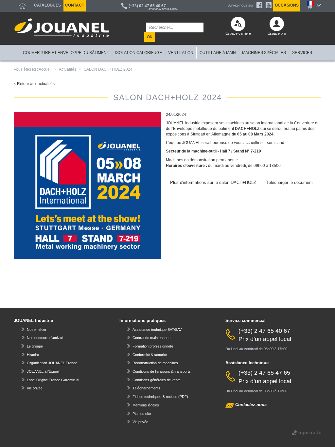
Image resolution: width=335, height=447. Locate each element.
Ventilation (180, 52)
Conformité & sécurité (149, 355)
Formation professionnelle (152, 346)
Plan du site (141, 414)
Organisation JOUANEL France (52, 363)
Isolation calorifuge (138, 52)
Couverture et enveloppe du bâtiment (66, 52)
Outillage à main (218, 52)
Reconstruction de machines (155, 363)
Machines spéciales (264, 52)
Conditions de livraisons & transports (161, 371)
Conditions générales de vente (156, 380)
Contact (74, 5)
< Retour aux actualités (34, 83)
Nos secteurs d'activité (45, 338)
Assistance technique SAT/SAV (157, 329)
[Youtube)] (268, 5)
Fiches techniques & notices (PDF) (160, 397)
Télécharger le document (289, 182)
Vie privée (35, 388)
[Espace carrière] (238, 25)
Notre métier (36, 329)
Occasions (287, 5)
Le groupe (35, 346)
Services (302, 52)
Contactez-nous (251, 404)
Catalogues (47, 5)
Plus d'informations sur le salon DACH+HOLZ (213, 182)
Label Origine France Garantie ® (53, 380)
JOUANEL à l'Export (43, 371)
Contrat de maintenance (151, 338)
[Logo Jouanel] (62, 27)
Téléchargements (146, 388)
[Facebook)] (259, 5)
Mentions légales (145, 405)
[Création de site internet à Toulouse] (306, 432)
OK (149, 37)
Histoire (33, 355)
